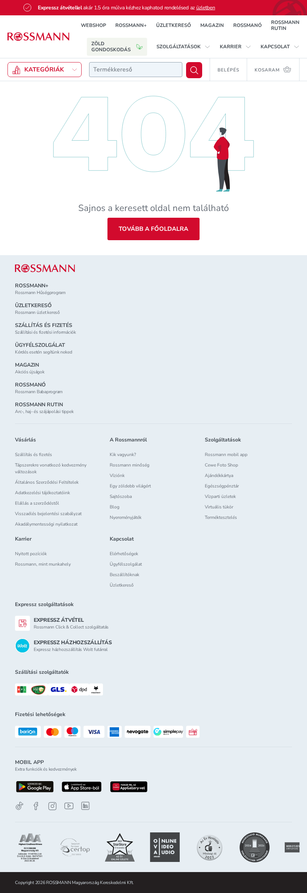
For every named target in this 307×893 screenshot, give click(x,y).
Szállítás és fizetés (33, 455)
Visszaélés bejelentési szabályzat (48, 514)
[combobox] (135, 69)
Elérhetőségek (124, 554)
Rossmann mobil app (226, 455)
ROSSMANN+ (131, 25)
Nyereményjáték (126, 517)
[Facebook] (35, 806)
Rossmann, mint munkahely (43, 564)
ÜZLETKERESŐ (173, 25)
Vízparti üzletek (220, 496)
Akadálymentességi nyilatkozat (46, 524)
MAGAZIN (212, 25)
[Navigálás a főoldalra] (38, 36)
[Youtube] (68, 806)
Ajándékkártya (219, 475)
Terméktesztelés (221, 517)
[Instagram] (52, 806)
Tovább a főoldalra (153, 229)
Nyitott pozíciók (31, 554)
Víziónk (117, 475)
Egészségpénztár (222, 486)
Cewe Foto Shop (221, 465)
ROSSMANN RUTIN (285, 25)
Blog (114, 507)
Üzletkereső (122, 585)
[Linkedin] (85, 805)
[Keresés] (194, 70)
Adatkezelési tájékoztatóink (42, 493)
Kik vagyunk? (123, 455)
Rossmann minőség (129, 465)
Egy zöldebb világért (130, 486)
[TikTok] (19, 806)
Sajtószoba (121, 496)
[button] (183, 47)
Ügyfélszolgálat (126, 564)
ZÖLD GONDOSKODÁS (111, 46)
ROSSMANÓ (247, 25)
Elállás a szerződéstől (37, 503)
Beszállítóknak (124, 575)
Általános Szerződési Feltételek (47, 482)
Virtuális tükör (219, 507)
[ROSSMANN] (45, 268)
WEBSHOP (93, 25)
